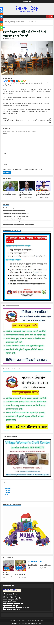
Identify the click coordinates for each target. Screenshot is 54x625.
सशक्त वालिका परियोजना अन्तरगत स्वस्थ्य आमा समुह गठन (14, 210)
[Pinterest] (14, 81)
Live (51, 16)
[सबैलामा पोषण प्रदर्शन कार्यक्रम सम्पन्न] (8, 565)
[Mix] (19, 81)
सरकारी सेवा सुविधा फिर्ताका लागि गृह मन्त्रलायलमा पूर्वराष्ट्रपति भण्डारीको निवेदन (43, 194)
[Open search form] (44, 16)
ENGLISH (42, 620)
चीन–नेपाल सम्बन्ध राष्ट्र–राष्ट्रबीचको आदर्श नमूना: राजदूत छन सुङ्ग (16, 213)
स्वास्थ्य (9, 569)
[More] (24, 81)
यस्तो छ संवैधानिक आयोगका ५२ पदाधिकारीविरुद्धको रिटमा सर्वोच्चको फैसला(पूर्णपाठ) (18, 224)
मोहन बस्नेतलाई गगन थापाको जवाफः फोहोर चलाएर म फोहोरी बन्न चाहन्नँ (9, 193)
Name (4, 153)
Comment (5, 133)
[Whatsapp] (22, 81)
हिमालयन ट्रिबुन (27, 7)
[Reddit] (9, 81)
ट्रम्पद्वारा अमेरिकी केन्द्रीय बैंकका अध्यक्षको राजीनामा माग (13, 219)
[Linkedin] (11, 81)
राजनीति (4, 27)
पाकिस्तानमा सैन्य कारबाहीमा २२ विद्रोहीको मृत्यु (13, 119)
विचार (31, 561)
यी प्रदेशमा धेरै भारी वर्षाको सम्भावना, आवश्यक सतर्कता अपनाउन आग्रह (16, 216)
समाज (10, 620)
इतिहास (29, 561)
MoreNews (32, 623)
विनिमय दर (8, 488)
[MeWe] (17, 81)
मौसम (6, 494)
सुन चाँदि (7, 490)
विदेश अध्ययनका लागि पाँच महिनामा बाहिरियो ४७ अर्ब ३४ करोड (39, 120)
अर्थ (17, 620)
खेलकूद (32, 620)
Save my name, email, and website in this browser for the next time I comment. (23, 169)
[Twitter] (6, 81)
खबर (17, 566)
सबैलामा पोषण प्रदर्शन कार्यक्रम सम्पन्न (10, 208)
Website (5, 164)
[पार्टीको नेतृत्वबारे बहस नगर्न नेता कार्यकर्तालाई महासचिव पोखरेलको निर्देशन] (27, 186)
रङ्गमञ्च (37, 620)
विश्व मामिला (34, 561)
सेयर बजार (8, 492)
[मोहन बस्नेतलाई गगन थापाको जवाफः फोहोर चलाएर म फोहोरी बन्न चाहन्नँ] (10, 186)
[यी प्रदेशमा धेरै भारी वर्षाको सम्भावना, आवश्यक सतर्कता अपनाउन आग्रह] (45, 561)
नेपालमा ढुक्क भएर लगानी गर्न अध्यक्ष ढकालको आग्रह (13, 222)
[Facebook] (4, 81)
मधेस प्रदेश (5, 569)
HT (3, 38)
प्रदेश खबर (20, 566)
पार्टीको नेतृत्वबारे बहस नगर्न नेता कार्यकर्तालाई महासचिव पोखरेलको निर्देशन (25, 194)
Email (4, 159)
